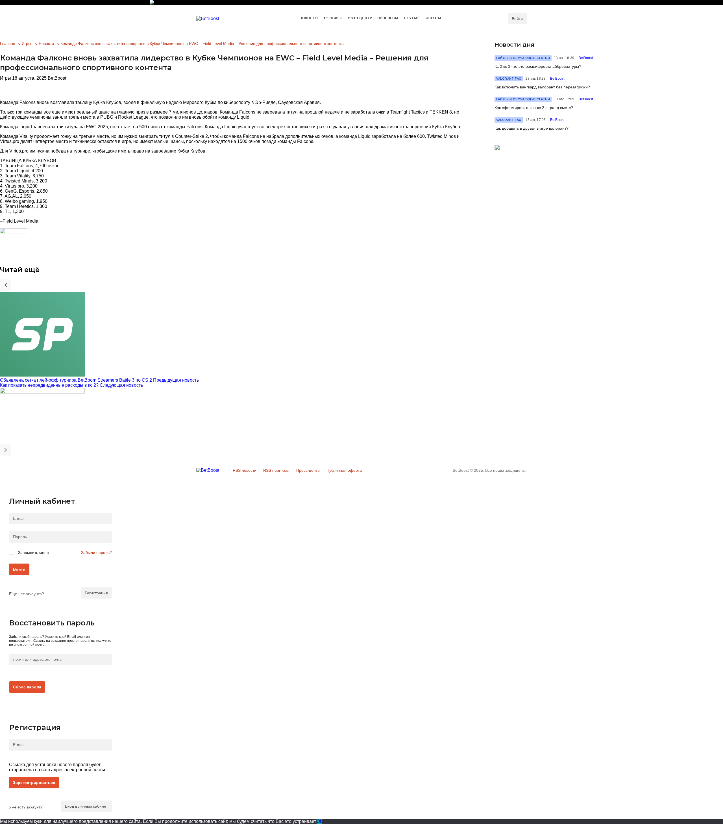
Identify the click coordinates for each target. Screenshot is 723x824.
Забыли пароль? (96, 552)
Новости (46, 43)
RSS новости (244, 470)
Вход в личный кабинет (86, 806)
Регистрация (96, 593)
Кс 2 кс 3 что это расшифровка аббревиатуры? (538, 66)
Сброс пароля (27, 687)
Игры (26, 43)
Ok (319, 821)
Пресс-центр (308, 470)
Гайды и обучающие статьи (523, 58)
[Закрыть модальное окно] (11, 493)
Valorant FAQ (509, 79)
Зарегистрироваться (34, 782)
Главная (7, 43)
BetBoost (586, 58)
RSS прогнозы (276, 470)
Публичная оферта (344, 470)
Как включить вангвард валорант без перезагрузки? (542, 87)
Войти (19, 569)
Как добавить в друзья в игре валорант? (532, 128)
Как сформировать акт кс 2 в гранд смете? (534, 107)
